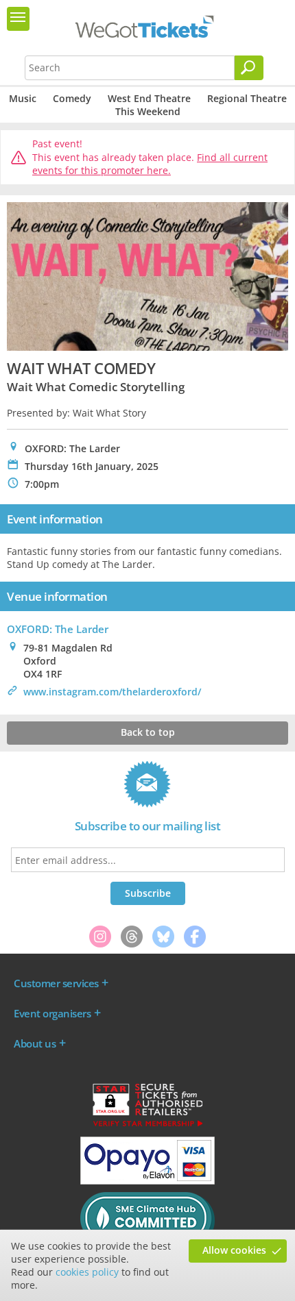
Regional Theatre (247, 98)
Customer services (56, 983)
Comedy (72, 98)
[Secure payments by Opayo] (147, 1181)
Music (22, 98)
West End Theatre (149, 98)
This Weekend (147, 111)
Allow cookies (234, 1249)
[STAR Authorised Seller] (147, 1125)
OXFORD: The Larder (57, 629)
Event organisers (52, 1013)
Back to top (148, 732)
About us (35, 1043)
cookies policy (87, 1271)
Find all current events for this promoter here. (150, 164)
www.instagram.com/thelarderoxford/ (112, 691)
